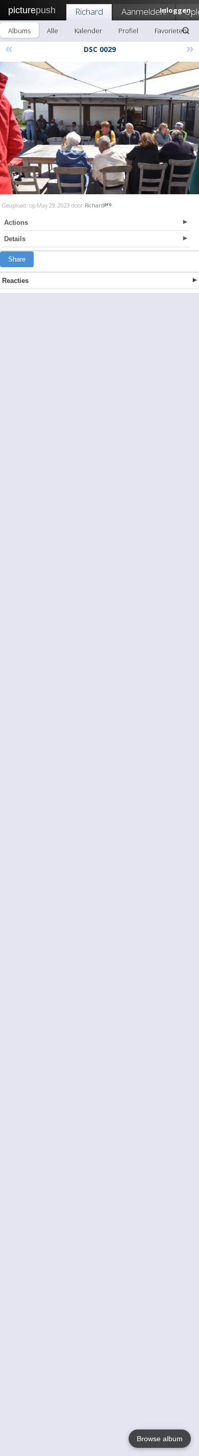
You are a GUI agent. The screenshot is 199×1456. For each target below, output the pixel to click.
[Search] (186, 30)
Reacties (15, 280)
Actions (16, 222)
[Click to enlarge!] (99, 128)
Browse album (160, 1439)
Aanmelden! (143, 11)
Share (17, 259)
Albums (19, 30)
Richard (89, 11)
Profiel (128, 30)
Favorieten (171, 30)
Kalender (88, 30)
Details (15, 239)
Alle (52, 30)
